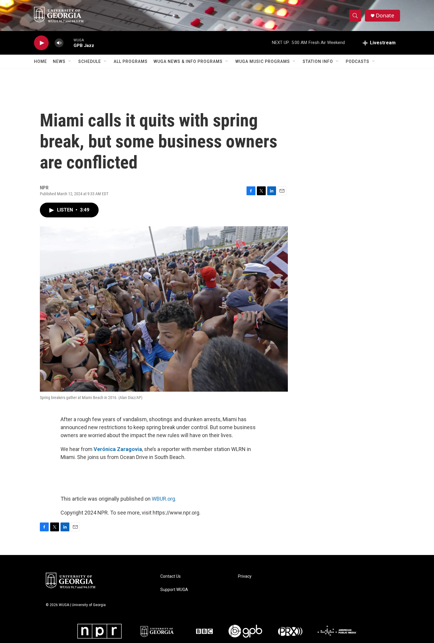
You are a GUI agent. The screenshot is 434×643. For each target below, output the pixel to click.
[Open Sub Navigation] (70, 61)
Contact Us (170, 576)
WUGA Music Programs (262, 61)
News (59, 61)
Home (40, 61)
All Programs (131, 61)
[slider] (68, 43)
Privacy (245, 576)
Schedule (89, 61)
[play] (41, 43)
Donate (385, 15)
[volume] (59, 43)
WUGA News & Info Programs (188, 61)
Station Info (318, 61)
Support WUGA (174, 589)
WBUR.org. (164, 499)
